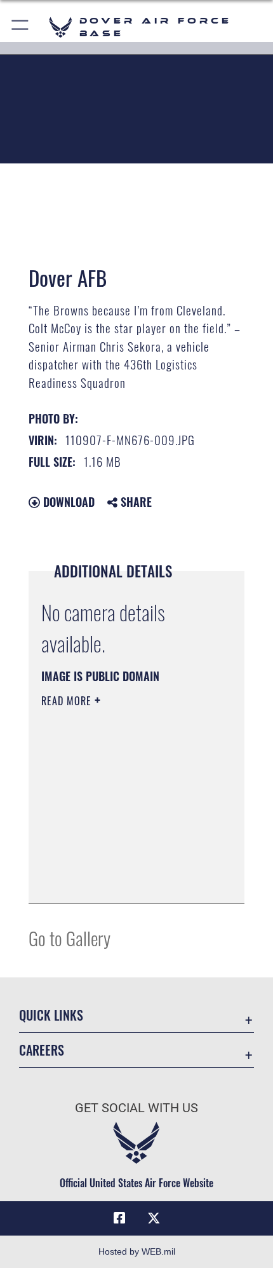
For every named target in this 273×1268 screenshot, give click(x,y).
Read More (68, 700)
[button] (20, 27)
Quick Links (51, 1015)
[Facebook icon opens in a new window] (119, 1218)
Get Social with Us (136, 1108)
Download (67, 501)
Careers (41, 1050)
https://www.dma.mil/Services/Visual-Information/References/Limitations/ (118, 861)
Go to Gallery (69, 937)
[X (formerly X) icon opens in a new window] (153, 1218)
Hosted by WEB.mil (136, 1251)
